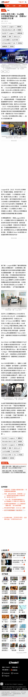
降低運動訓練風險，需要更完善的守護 (22, 602)
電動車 (19, 26)
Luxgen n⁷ (12, 26)
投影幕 (12, 46)
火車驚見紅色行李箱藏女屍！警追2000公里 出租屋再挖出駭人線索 (14, 640)
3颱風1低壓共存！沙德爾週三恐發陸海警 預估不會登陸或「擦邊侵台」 (22, 630)
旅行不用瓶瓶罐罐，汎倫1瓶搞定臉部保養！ (13, 510)
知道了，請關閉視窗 (22, 689)
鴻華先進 (19, 33)
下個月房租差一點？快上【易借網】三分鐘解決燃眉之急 (22, 621)
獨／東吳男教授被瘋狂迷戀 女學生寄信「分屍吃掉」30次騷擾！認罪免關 (14, 582)
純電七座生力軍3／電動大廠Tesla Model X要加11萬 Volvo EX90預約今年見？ (14, 467)
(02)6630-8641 (18, 517)
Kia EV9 (4, 26)
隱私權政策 (6, 693)
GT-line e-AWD (6, 43)
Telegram (6, 675)
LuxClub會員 (6, 40)
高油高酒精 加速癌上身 (13, 611)
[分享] (1, 684)
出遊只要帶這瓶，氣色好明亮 (13, 630)
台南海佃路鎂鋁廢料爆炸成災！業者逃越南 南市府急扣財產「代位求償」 (5, 611)
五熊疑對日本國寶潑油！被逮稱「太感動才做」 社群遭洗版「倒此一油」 (5, 592)
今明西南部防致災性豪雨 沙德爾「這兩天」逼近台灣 (5, 649)
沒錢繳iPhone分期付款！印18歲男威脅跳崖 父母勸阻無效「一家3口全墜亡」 (22, 592)
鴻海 (10, 36)
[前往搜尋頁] (25, 2)
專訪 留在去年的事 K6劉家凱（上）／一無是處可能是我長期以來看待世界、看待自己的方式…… (15, 495)
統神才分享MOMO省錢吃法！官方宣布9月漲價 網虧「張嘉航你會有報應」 (22, 649)
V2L (14, 43)
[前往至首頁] (5, 2)
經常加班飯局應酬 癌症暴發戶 (13, 592)
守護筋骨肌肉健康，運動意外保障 (5, 640)
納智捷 (4, 36)
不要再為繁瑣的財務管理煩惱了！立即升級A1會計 (5, 602)
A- (7, 71)
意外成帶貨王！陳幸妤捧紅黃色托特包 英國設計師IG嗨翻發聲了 (5, 630)
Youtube (15, 673)
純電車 (19, 30)
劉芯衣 (6, 21)
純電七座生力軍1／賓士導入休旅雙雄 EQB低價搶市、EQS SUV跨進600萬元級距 (14, 471)
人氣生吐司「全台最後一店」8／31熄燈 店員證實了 (5, 621)
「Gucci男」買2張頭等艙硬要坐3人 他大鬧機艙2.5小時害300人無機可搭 (15, 500)
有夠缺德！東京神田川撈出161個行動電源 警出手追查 (22, 611)
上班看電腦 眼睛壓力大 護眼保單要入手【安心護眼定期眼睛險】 (22, 582)
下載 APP (21, 2)
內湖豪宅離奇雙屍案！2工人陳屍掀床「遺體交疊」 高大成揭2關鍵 (15, 504)
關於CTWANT (6, 667)
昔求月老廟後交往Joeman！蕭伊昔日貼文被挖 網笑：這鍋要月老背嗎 (14, 602)
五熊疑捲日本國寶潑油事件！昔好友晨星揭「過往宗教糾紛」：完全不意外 (13, 621)
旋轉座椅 (4, 46)
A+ (3, 71)
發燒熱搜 (14, 670)
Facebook (6, 673)
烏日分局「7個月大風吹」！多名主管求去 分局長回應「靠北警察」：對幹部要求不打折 (5, 582)
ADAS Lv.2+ (17, 36)
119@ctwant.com (16, 519)
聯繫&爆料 (15, 667)
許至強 (20, 43)
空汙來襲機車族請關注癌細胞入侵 (22, 640)
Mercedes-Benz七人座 (8, 30)
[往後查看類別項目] (24, 5)
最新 (8, 5)
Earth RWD (15, 40)
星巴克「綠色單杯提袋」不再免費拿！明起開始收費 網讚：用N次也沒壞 (14, 649)
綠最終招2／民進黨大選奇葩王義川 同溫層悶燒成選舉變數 (15, 490)
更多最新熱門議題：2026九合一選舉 (14, 508)
